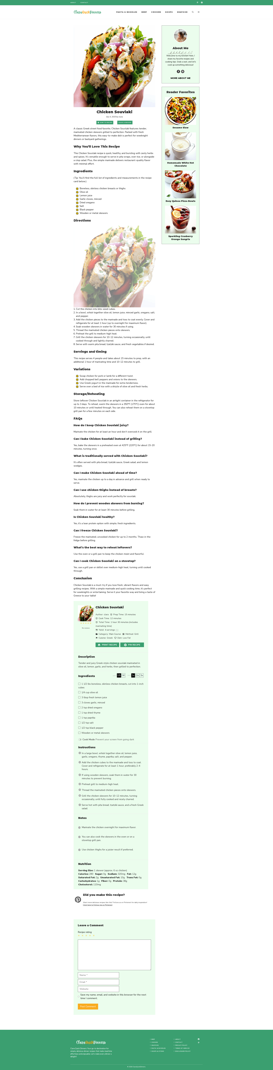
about (73, 2)
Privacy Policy (181, 1045)
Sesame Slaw (181, 127)
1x (133, 675)
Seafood (182, 12)
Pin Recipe (134, 644)
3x (141, 675)
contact (84, 2)
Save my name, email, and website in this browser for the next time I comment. (113, 996)
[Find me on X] (182, 71)
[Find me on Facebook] (178, 71)
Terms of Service (182, 1048)
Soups (169, 12)
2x (137, 675)
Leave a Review (124, 122)
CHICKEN (156, 12)
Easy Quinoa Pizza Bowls (180, 201)
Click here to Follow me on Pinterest (97, 905)
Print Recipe (109, 644)
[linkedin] (197, 2)
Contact (179, 1042)
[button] (193, 12)
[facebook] (202, 2)
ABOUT (178, 1039)
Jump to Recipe (106, 122)
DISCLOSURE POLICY (182, 1051)
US (119, 675)
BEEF (144, 12)
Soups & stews (157, 1051)
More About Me (180, 78)
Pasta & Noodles (126, 12)
